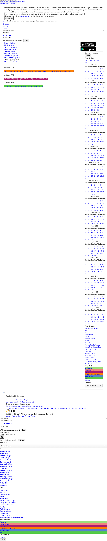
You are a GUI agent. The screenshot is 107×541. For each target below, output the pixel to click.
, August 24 (11, 53)
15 (98, 73)
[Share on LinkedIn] (7, 35)
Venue (2, 487)
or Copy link (7, 38)
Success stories (38, 406)
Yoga (86, 378)
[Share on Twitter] (5, 35)
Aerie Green (89, 334)
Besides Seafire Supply (92, 345)
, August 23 (10, 51)
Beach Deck (89, 343)
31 (103, 78)
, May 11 (5, 472)
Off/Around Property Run (93, 374)
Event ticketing (44, 408)
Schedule (6, 24)
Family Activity (89, 370)
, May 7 (6, 464)
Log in (5, 21)
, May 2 (4, 453)
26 (88, 78)
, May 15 (6, 481)
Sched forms (55, 408)
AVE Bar (87, 336)
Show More (9, 18)
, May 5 (5, 460)
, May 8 (6, 466)
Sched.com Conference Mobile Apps (13, 2)
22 (98, 76)
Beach (87, 341)
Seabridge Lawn (90, 355)
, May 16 (5, 483)
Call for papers (65, 408)
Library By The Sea (91, 349)
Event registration (32, 408)
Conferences (82, 408)
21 (95, 76)
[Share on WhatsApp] (8, 35)
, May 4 (5, 458)
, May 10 (6, 470)
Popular (87, 380)
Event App (9, 408)
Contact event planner (13, 400)
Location (5, 26)
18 (85, 76)
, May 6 (5, 462)
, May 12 (5, 474)
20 (92, 76)
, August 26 (12, 58)
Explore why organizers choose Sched (18, 406)
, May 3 (5, 456)
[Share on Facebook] (3, 35)
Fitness (87, 372)
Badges (73, 408)
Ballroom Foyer (90, 339)
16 (101, 73)
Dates (2, 449)
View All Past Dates (10, 47)
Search (5, 28)
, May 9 (4, 468)
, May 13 (6, 477)
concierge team (25, 16)
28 (95, 78)
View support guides (12, 402)
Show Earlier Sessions (11, 62)
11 (85, 73)
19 (88, 76)
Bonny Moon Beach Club (93, 347)
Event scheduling (19, 408)
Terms (33, 416)
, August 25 (11, 55)
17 (103, 73)
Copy (26, 40)
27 (92, 78)
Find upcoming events (27, 402)
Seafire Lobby (89, 357)
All (85, 332)
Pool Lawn (88, 351)
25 (85, 78)
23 (101, 76)
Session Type (5, 519)
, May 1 (6, 451)
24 (103, 76)
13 (92, 73)
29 (98, 78)
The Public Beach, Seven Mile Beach (12, 517)
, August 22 (11, 49)
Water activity (89, 376)
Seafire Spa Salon (91, 360)
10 (103, 71)
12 (88, 73)
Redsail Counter (90, 353)
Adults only (88, 368)
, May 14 (7, 479)
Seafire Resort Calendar (8, 4)
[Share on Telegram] (10, 35)
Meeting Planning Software (15, 416)
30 (101, 78)
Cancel (3, 540)
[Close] (103, 30)
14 (95, 73)
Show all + (3, 485)
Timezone (3, 442)
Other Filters (4, 535)
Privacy (27, 416)
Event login (24, 400)
